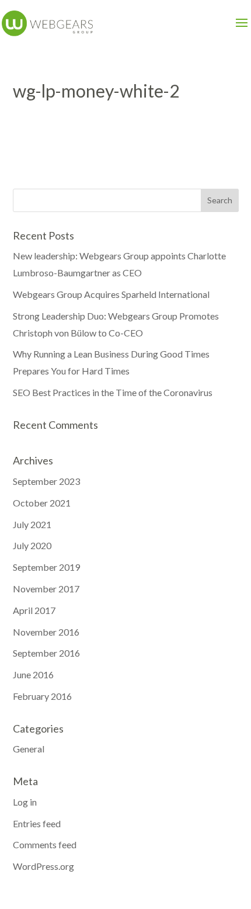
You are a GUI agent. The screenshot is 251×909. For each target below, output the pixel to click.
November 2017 (46, 588)
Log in (25, 801)
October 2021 (42, 502)
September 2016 (46, 652)
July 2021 (32, 524)
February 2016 (42, 696)
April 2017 (34, 610)
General (28, 748)
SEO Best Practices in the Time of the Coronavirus (112, 392)
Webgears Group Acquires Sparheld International (111, 294)
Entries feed (37, 823)
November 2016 (46, 631)
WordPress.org (43, 866)
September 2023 (46, 481)
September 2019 (46, 567)
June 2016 (33, 674)
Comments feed (44, 844)
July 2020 (32, 545)
